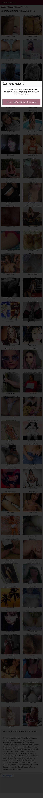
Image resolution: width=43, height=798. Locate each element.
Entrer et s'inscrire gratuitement (21, 102)
